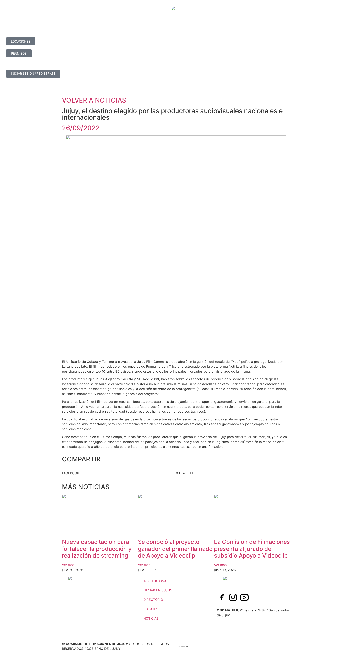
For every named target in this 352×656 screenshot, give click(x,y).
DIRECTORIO (153, 600)
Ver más (68, 565)
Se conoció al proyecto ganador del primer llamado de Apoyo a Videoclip (175, 548)
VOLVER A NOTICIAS (94, 100)
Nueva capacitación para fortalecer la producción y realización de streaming (97, 548)
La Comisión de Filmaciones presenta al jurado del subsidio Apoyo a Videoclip (252, 548)
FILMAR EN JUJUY (157, 590)
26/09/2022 (81, 128)
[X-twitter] (255, 597)
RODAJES (150, 609)
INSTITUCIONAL (155, 581)
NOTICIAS (151, 618)
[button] (119, 473)
